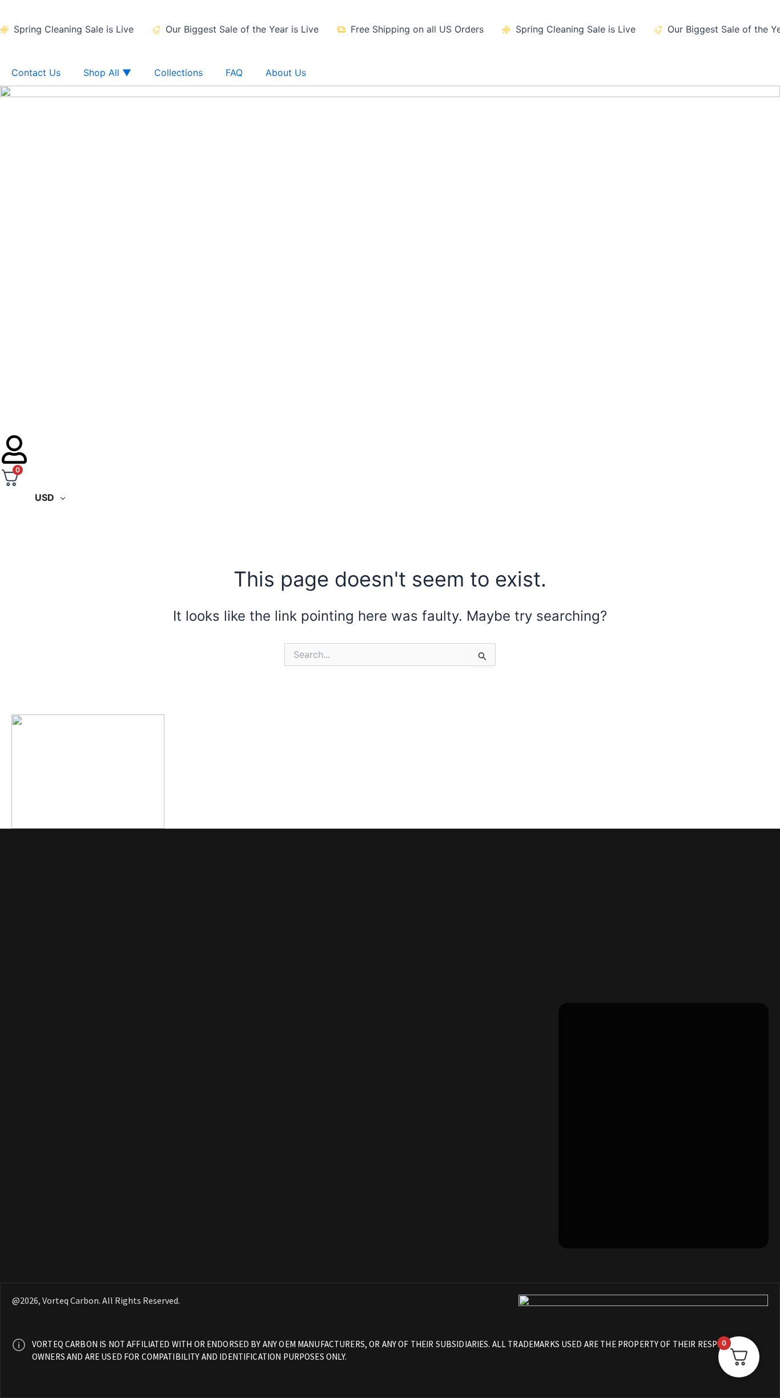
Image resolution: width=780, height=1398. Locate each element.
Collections (178, 72)
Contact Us (36, 72)
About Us (286, 72)
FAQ (234, 72)
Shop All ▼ (107, 72)
